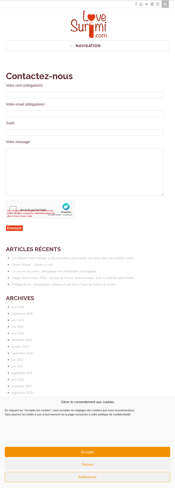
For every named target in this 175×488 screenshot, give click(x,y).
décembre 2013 (21, 340)
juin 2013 (17, 360)
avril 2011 (17, 379)
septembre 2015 (22, 313)
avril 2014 (17, 333)
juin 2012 (17, 366)
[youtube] (141, 4)
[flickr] (152, 4)
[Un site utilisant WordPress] (87, 38)
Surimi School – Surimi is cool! (32, 264)
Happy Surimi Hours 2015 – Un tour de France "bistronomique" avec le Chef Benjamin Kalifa (73, 278)
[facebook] (136, 4)
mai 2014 (17, 327)
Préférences (87, 477)
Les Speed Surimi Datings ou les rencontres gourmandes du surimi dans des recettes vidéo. (73, 258)
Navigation (88, 45)
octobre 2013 (19, 346)
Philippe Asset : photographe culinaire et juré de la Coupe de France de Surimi (63, 284)
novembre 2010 (21, 386)
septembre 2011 (21, 373)
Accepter (87, 452)
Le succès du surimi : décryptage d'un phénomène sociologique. (54, 271)
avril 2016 (17, 307)
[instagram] (157, 4)
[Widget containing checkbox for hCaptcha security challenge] (40, 209)
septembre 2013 (22, 353)
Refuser (87, 464)
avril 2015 (17, 320)
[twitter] (146, 4)
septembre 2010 (22, 392)
